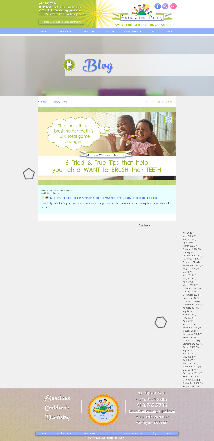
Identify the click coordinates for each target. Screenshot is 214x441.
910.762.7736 (152, 405)
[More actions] (172, 191)
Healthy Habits (59, 101)
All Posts (42, 101)
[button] (146, 102)
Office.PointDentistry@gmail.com (60, 10)
